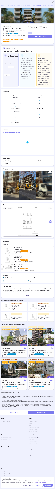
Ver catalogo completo (34, 437)
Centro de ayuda (33, 429)
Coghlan (31, 455)
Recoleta (3, 455)
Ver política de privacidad (39, 482)
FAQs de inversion (33, 441)
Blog (30, 425)
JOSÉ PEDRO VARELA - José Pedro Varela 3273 (41, 383)
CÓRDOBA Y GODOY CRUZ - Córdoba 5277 (14, 350)
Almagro (3, 463)
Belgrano (3, 451)
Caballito (3, 453)
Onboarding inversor (6, 439)
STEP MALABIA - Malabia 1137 (37, 350)
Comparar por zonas (34, 443)
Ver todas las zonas (6, 465)
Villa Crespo (4, 461)
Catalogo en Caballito (6, 475)
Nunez (2, 459)
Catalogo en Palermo (6, 471)
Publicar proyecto (33, 431)
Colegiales (31, 449)
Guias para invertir (33, 439)
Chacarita (31, 451)
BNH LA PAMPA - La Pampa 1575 (11, 383)
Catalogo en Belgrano (6, 473)
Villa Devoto (32, 457)
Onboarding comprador (6, 437)
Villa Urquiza (4, 457)
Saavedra (31, 453)
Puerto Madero (32, 459)
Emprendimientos (33, 421)
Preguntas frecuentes (34, 427)
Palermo (3, 449)
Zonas (30, 423)
